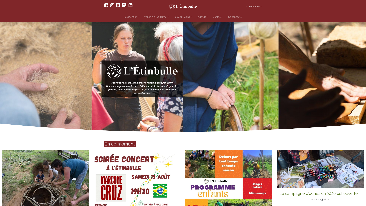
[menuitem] (217, 17)
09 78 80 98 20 (255, 6)
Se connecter (235, 17)
